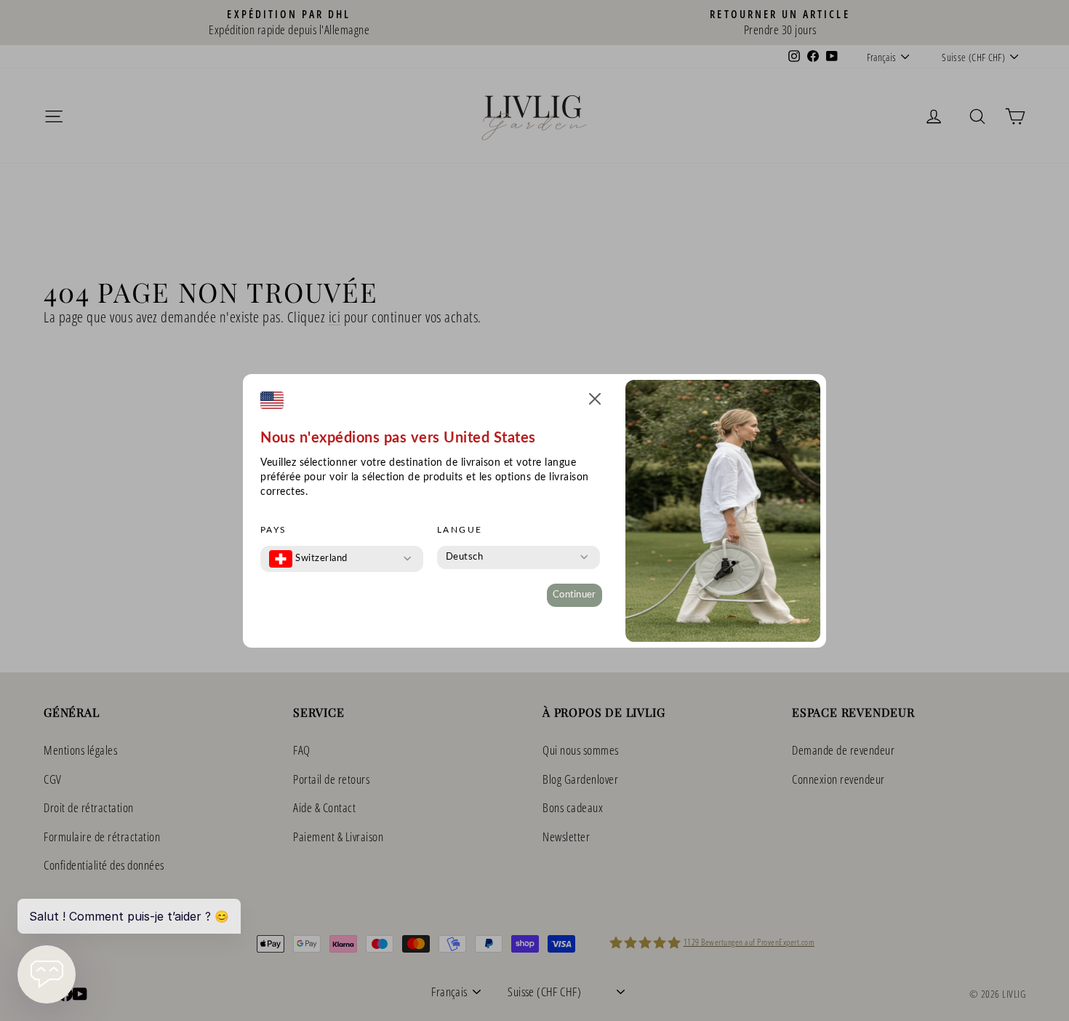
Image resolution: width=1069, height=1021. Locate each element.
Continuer (574, 595)
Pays (273, 529)
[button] (595, 401)
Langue (459, 529)
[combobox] (308, 559)
